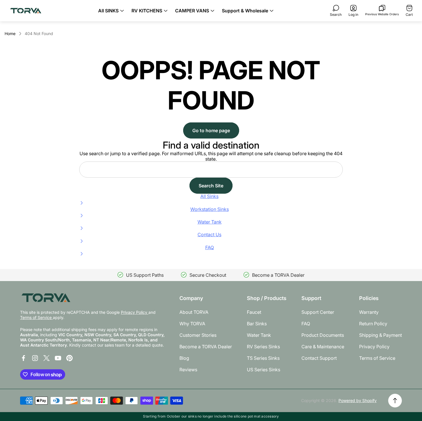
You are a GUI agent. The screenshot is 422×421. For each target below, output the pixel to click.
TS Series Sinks (263, 358)
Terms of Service (36, 317)
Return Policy (373, 323)
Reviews (188, 369)
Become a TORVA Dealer (205, 346)
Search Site (211, 186)
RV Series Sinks (263, 346)
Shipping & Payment (380, 335)
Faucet (254, 312)
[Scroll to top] (395, 400)
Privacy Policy (134, 312)
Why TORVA (192, 323)
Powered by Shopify (357, 400)
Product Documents (322, 335)
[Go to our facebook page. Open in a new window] (23, 358)
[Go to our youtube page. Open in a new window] (58, 358)
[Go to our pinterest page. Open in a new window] (69, 358)
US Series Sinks (263, 369)
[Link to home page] (46, 297)
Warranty (369, 312)
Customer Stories (197, 335)
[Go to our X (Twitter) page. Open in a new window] (46, 358)
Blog (184, 358)
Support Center (317, 312)
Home (10, 33)
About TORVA (193, 312)
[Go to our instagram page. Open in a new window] (35, 358)
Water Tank (259, 335)
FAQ (305, 323)
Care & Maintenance (322, 346)
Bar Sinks (257, 323)
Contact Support (319, 358)
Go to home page (211, 130)
